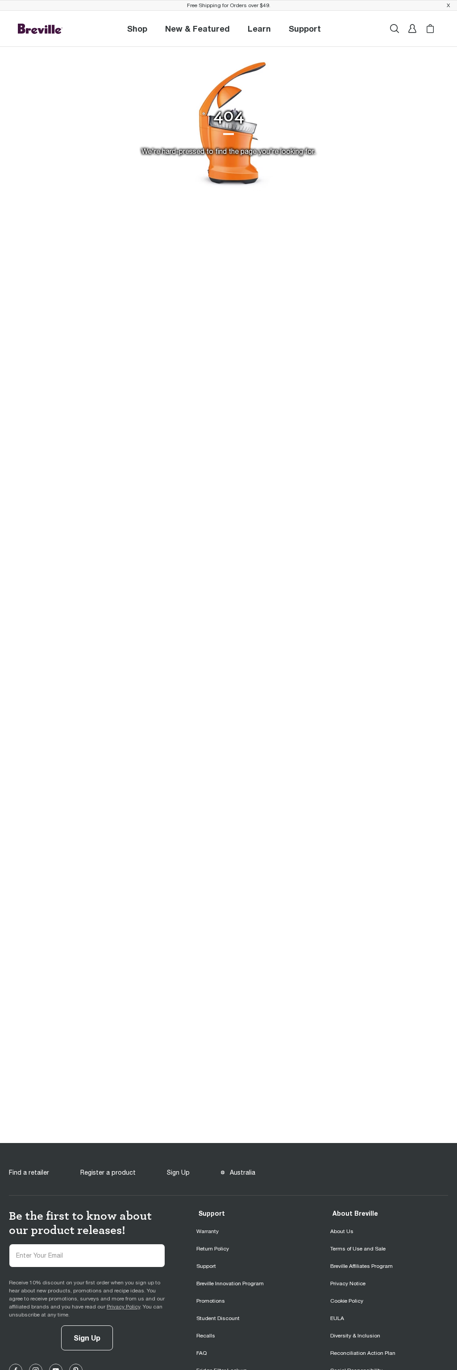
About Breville (355, 1213)
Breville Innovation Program (230, 1283)
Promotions (210, 1301)
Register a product (108, 1172)
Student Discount (218, 1318)
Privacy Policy (123, 1307)
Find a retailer (29, 1172)
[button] (305, 28)
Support (212, 1213)
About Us (341, 1231)
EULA (337, 1318)
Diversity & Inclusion (355, 1336)
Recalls (205, 1336)
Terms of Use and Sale (358, 1249)
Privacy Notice (348, 1283)
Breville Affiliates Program (361, 1266)
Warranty (207, 1231)
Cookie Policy (346, 1301)
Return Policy (212, 1249)
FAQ (201, 1353)
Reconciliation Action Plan (362, 1353)
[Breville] (40, 28)
